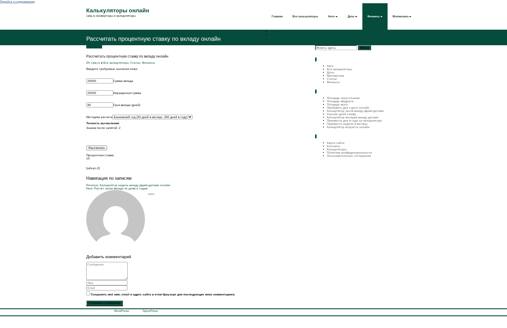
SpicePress (150, 310)
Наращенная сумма (127, 93)
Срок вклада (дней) (126, 105)
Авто (331, 16)
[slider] (196, 135)
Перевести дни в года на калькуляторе (354, 120)
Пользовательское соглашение (349, 155)
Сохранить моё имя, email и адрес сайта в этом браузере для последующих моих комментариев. (163, 294)
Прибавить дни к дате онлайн (348, 107)
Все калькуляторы (305, 16)
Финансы (373, 16)
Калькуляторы (337, 149)
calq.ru (95, 62)
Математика (400, 16)
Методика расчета (99, 117)
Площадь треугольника (343, 98)
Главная (277, 16)
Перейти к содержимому (17, 1)
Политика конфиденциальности (349, 152)
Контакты (333, 146)
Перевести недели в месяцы (347, 123)
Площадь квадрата (340, 101)
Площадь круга (337, 104)
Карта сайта (335, 142)
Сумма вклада (123, 81)
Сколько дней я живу (341, 114)
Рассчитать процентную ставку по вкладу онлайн (304, 34)
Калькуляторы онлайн (117, 10)
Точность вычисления (102, 123)
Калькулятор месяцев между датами (352, 117)
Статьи (135, 62)
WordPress (121, 310)
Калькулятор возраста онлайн (348, 127)
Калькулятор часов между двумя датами (355, 110)
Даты (351, 16)
